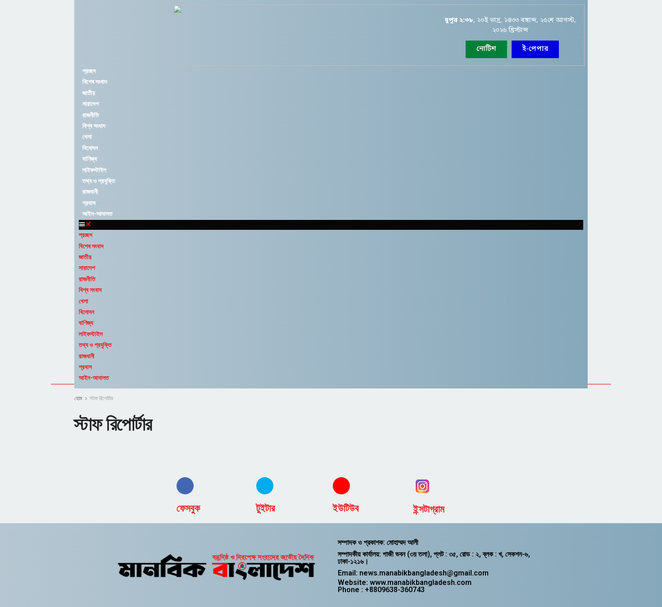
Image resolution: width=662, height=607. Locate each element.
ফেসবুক (188, 508)
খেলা (87, 136)
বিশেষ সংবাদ (94, 81)
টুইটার (265, 508)
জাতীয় (88, 92)
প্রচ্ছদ (89, 70)
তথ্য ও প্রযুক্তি (98, 180)
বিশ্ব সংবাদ (93, 125)
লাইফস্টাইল (94, 169)
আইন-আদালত (97, 213)
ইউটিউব (346, 508)
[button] (535, 49)
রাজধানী (90, 191)
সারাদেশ (90, 103)
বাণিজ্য (89, 158)
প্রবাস (88, 202)
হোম (78, 398)
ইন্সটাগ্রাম (428, 509)
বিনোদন (90, 147)
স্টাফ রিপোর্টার (101, 398)
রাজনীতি (90, 115)
